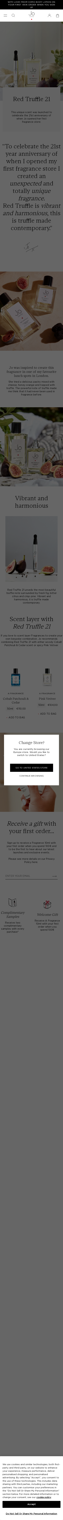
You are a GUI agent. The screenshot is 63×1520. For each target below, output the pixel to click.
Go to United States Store (31, 768)
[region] (31, 1488)
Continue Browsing (31, 776)
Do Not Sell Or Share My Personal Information (31, 1514)
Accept (31, 1504)
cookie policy (43, 1497)
